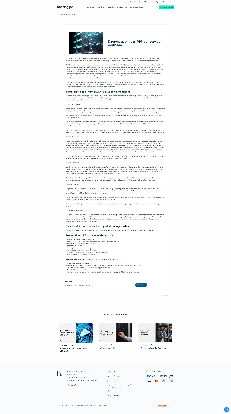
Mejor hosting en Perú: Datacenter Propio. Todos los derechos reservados (85, 405)
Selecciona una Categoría (66, 14)
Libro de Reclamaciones (113, 388)
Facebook (142, 285)
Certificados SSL (122, 7)
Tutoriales (165, 296)
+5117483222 (71, 375)
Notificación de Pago (152, 2)
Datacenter (109, 379)
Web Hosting (90, 7)
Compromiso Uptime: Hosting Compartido (119, 385)
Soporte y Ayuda (135, 2)
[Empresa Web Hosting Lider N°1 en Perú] (59, 373)
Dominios (111, 7)
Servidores (101, 7)
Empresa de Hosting (112, 376)
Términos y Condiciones (113, 382)
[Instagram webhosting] (75, 386)
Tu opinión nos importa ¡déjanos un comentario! (82, 380)
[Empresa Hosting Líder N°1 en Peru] (65, 7)
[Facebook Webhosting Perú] (68, 386)
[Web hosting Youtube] (72, 386)
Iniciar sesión (168, 2)
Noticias (109, 391)
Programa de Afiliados (136, 7)
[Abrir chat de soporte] (226, 409)
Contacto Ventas (166, 7)
